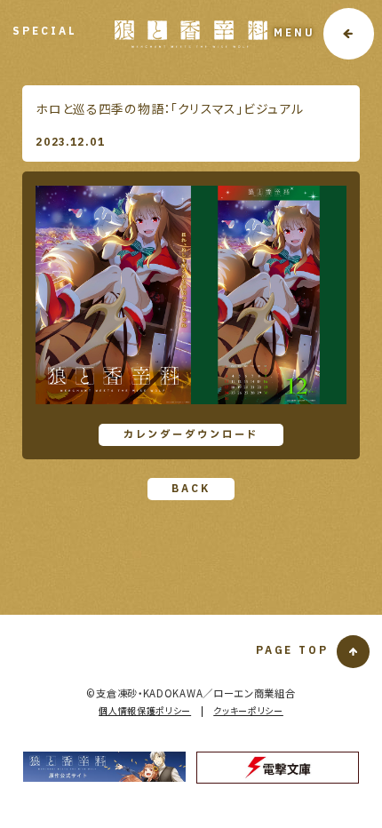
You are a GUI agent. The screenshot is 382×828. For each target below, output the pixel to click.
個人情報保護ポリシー (145, 710)
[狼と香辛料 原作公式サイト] (104, 767)
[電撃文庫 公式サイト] (277, 768)
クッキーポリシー (248, 710)
